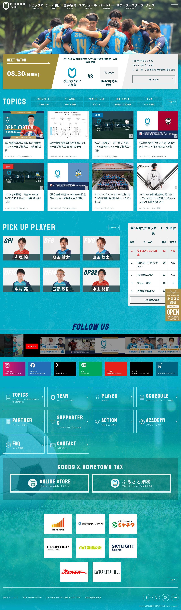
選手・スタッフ (122, 98)
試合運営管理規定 (93, 597)
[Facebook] (146, 597)
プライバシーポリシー (32, 597)
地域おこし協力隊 (123, 104)
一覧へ (171, 101)
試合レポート (43, 98)
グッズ (149, 98)
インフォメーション (96, 98)
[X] (156, 597)
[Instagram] (165, 597)
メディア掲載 (70, 104)
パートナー (44, 104)
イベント (96, 104)
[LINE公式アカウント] (174, 597)
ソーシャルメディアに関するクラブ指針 (63, 597)
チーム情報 (70, 98)
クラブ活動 (149, 104)
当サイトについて (10, 597)
